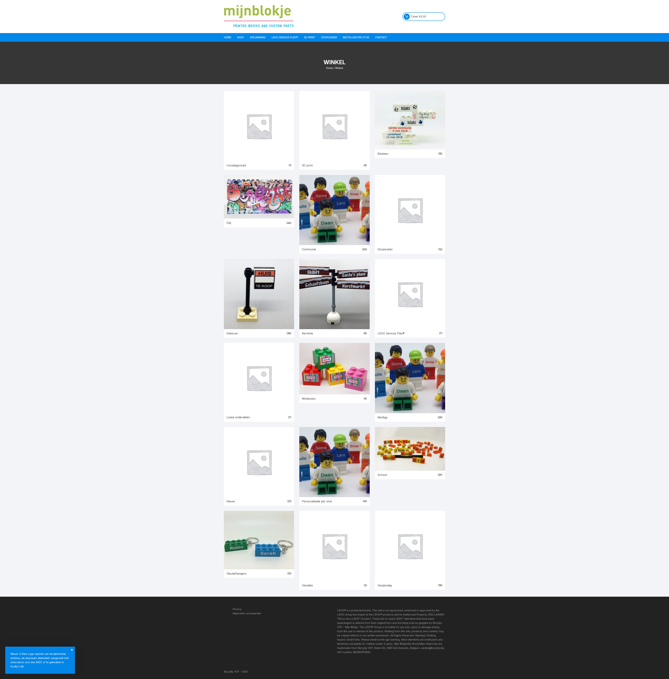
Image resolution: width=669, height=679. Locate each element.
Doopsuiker (329, 37)
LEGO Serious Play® (285, 37)
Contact (381, 37)
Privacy (237, 609)
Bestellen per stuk (356, 37)
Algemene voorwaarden (247, 613)
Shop (240, 37)
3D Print (309, 37)
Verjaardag (258, 37)
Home (227, 37)
